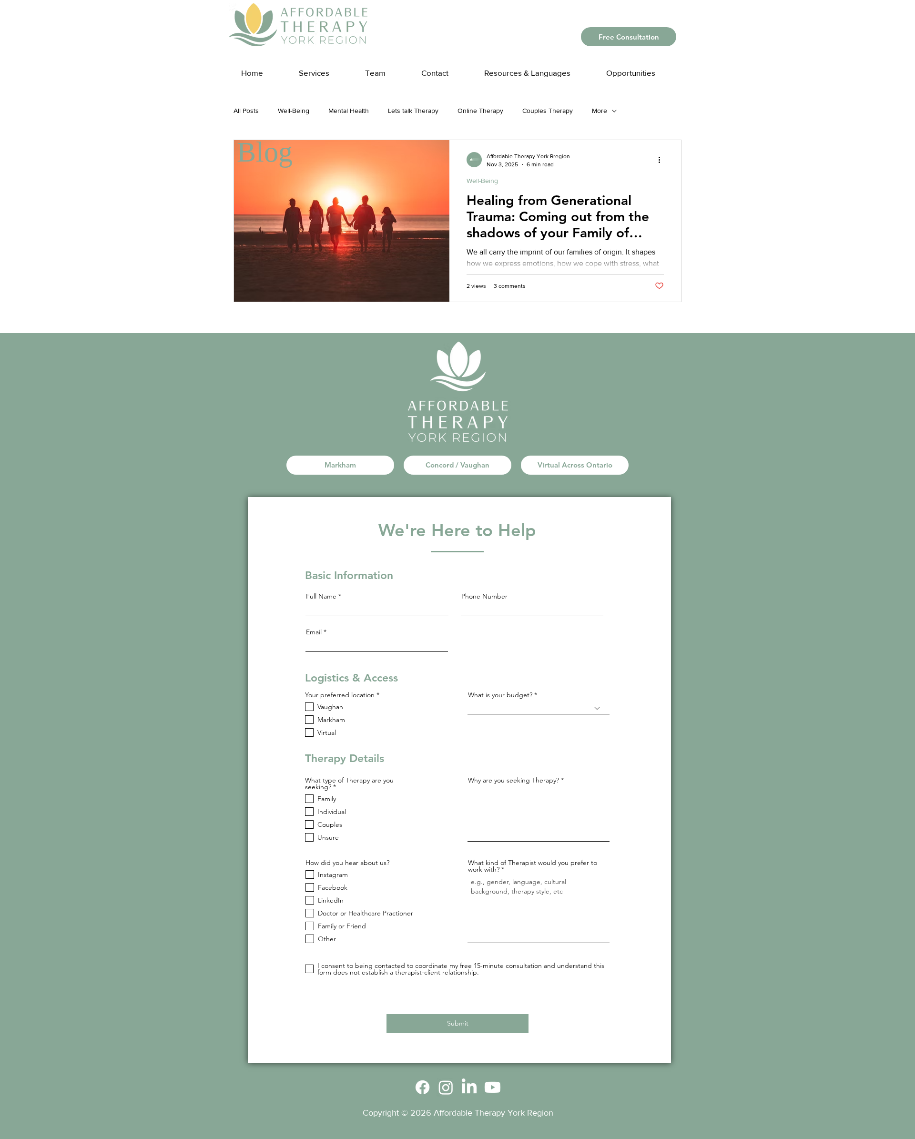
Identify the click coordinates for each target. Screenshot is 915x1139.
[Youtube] (492, 1087)
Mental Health (348, 110)
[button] (537, 68)
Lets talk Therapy (413, 110)
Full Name (321, 596)
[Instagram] (446, 1087)
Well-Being (293, 110)
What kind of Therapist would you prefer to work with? (532, 866)
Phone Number (484, 596)
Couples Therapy (547, 110)
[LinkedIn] (469, 1087)
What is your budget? (500, 695)
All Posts (246, 110)
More (599, 110)
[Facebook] (422, 1087)
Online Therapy (480, 110)
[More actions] (662, 159)
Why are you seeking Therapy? (513, 780)
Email (314, 632)
